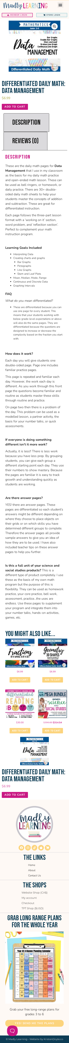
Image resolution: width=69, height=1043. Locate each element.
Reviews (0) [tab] (25, 141)
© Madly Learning (16, 1039)
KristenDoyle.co (53, 1039)
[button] (60, 5)
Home (31, 865)
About (31, 870)
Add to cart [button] (20, 679)
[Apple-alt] (41, 848)
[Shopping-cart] (47, 848)
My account (29, 897)
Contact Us (34, 875)
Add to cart (14, 106)
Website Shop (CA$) (35, 892)
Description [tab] (26, 122)
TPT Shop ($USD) (33, 908)
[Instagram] (28, 848)
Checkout (28, 903)
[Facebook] (21, 848)
